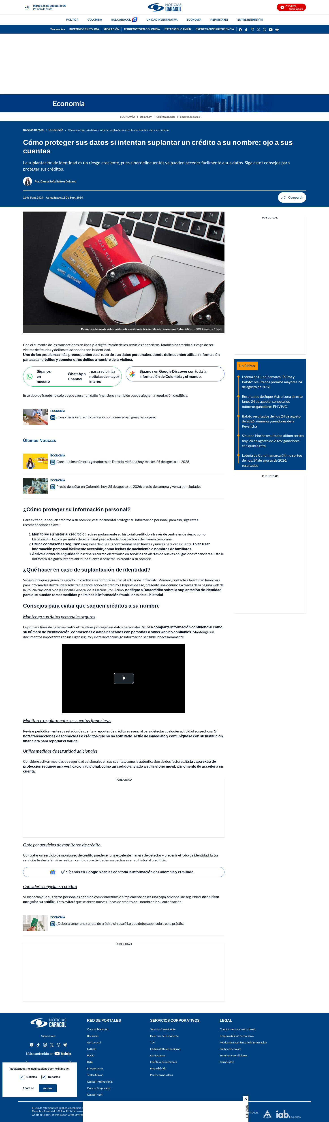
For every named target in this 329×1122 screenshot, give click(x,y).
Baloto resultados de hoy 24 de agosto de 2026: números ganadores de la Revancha (271, 421)
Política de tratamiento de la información (243, 1042)
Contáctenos (157, 1055)
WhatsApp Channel (77, 376)
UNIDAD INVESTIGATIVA (162, 19)
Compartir (292, 197)
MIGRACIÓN (111, 29)
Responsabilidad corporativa (237, 1035)
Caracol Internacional (100, 1081)
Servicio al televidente (162, 1029)
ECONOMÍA (194, 19)
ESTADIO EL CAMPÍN (177, 29)
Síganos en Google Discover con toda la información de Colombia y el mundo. (172, 374)
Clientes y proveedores (163, 1062)
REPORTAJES (219, 19)
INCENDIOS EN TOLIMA (84, 29)
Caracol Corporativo (99, 1088)
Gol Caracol (94, 1042)
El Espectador (95, 1068)
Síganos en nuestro (44, 376)
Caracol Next (94, 1094)
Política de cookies (230, 1049)
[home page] (164, 7)
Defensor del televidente (164, 1035)
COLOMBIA (95, 19)
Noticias (31, 1077)
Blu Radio (92, 1035)
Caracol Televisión (97, 1029)
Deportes (54, 1077)
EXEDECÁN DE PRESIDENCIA (215, 29)
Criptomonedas (165, 116)
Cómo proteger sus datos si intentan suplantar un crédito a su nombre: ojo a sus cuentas (118, 130)
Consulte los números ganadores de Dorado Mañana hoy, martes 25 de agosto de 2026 (122, 461)
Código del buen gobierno (165, 1049)
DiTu (90, 1062)
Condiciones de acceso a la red (237, 1029)
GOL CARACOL (121, 19)
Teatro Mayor (95, 1075)
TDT (152, 1042)
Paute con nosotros (161, 1075)
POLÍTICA (72, 19)
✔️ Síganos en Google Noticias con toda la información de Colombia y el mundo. (127, 872)
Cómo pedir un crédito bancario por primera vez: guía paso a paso (106, 417)
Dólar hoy (146, 116)
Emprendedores (190, 116)
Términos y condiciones (233, 1055)
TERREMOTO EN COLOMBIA (142, 29)
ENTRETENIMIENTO (250, 19)
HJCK (90, 1055)
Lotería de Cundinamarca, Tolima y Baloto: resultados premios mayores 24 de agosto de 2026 (272, 382)
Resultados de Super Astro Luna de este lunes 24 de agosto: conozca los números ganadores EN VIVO (272, 401)
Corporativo (227, 1062)
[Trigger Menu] (27, 7)
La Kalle (91, 1049)
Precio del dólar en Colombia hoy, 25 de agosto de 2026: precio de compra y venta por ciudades (128, 486)
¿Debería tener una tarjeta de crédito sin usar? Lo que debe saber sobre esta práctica (120, 923)
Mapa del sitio (158, 1068)
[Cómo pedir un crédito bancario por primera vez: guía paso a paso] (35, 417)
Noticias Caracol (33, 130)
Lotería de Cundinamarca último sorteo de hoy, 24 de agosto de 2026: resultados (272, 460)
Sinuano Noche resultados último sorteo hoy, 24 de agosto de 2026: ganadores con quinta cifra (273, 440)
